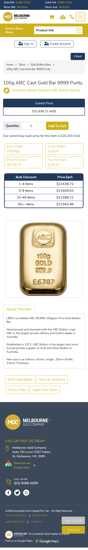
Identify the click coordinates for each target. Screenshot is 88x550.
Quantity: (12, 126)
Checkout (73, 530)
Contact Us (37, 521)
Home (9, 65)
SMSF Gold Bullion (20, 380)
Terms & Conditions (51, 380)
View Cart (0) (73, 521)
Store (22, 65)
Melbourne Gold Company (29, 448)
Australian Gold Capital (45, 533)
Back (79, 56)
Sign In (29, 44)
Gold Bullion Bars (41, 65)
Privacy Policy (17, 390)
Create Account (60, 44)
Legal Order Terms (45, 390)
